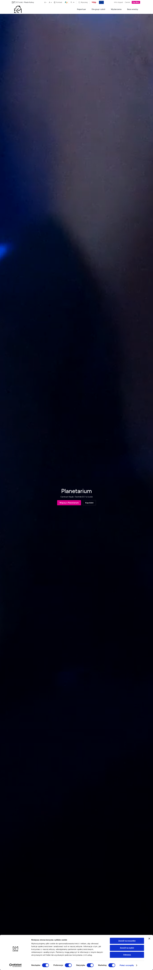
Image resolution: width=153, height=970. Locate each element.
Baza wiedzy (132, 9)
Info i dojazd (118, 2)
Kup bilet (89, 503)
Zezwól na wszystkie (127, 941)
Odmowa (127, 955)
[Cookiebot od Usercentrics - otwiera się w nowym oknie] (15, 965)
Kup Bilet (136, 2)
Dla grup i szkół (98, 9)
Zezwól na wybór (127, 948)
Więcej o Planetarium (69, 503)
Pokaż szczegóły (127, 965)
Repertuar (81, 9)
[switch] (68, 965)
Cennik (127, 2)
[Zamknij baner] (149, 938)
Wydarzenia (116, 9)
